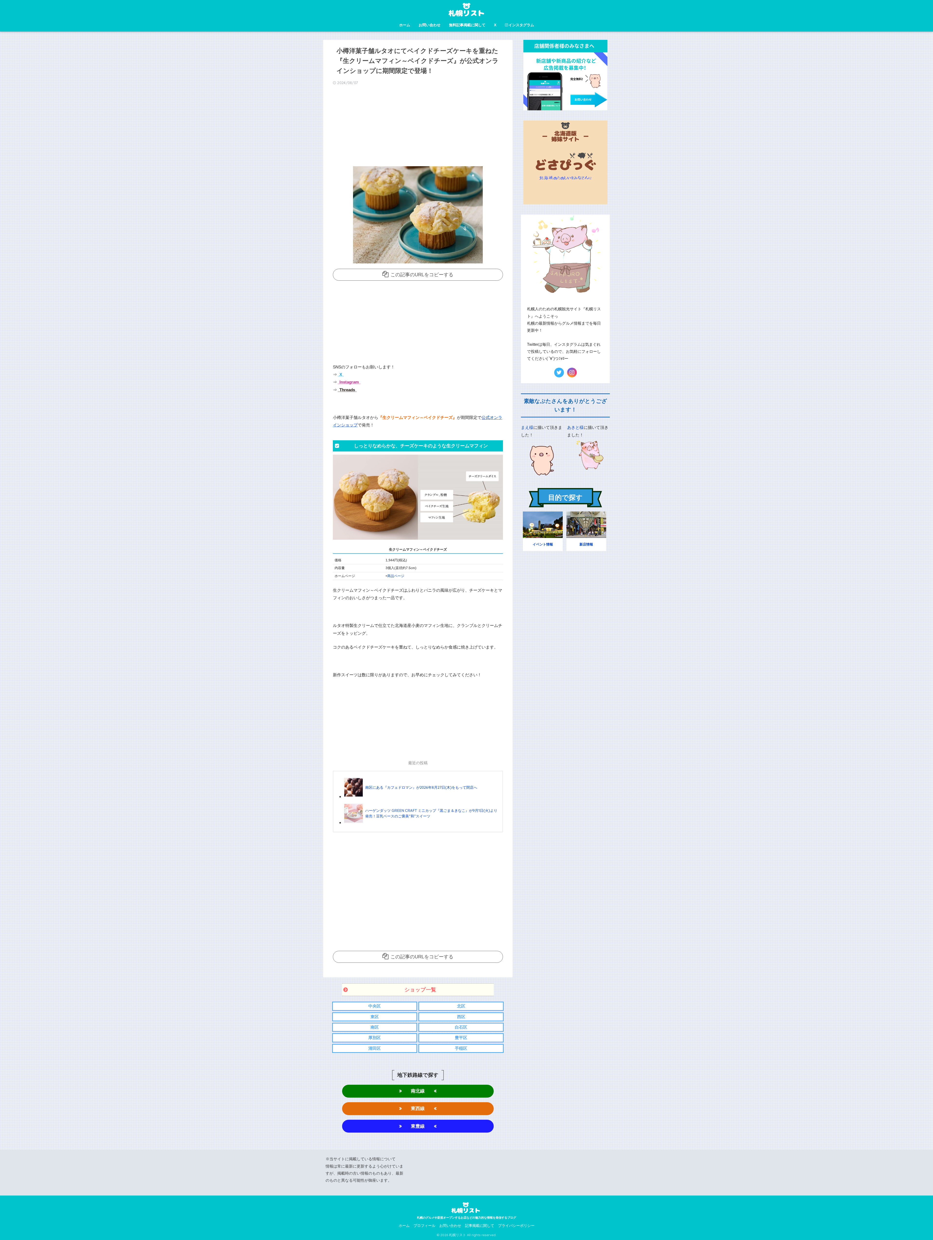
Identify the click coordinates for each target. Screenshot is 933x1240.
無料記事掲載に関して (467, 25)
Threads (346, 390)
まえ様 (527, 427)
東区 (375, 1017)
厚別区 (374, 1037)
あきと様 (575, 427)
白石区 (461, 1027)
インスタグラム (521, 25)
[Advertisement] (418, 127)
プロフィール (424, 1226)
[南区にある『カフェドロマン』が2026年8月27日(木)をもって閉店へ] (410, 796)
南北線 (418, 1090)
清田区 (374, 1048)
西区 (461, 1017)
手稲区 (461, 1048)
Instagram (348, 382)
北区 (461, 1006)
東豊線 (418, 1126)
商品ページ (395, 576)
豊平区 (461, 1037)
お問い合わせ (430, 25)
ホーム (404, 25)
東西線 (418, 1108)
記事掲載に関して (479, 1226)
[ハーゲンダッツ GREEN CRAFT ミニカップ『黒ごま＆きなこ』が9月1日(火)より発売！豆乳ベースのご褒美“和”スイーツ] (421, 822)
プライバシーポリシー (516, 1226)
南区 (375, 1027)
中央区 (374, 1006)
